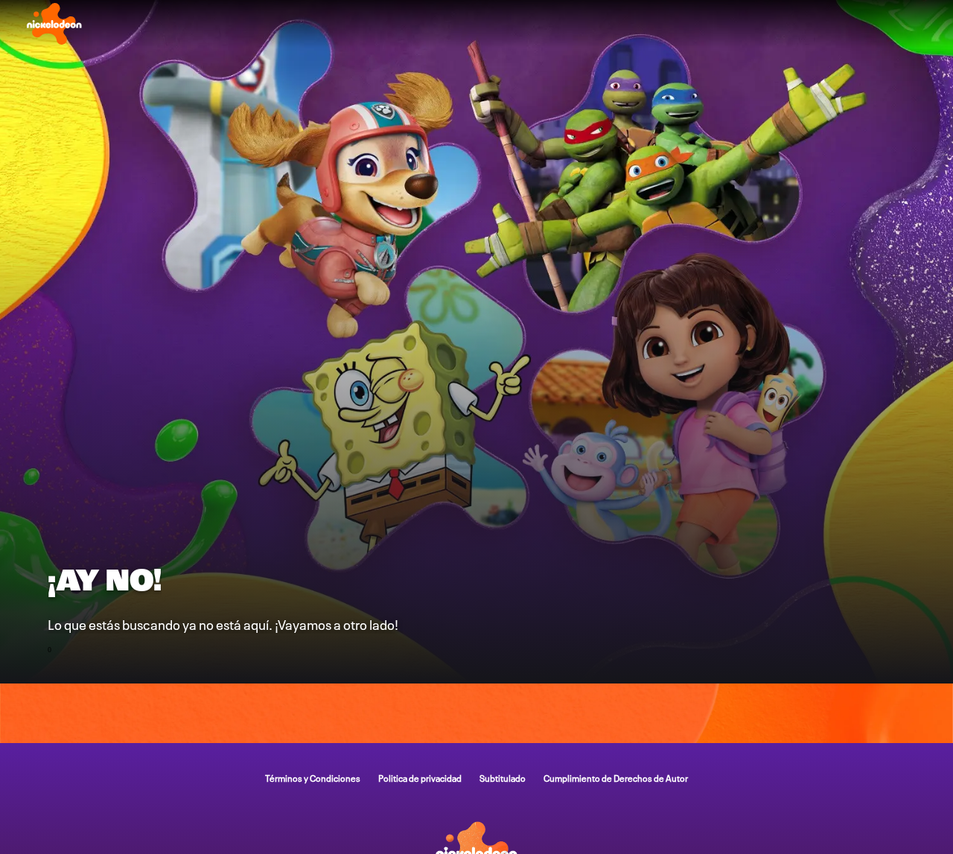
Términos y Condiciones (312, 777)
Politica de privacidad (420, 777)
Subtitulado (502, 777)
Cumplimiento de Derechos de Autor (616, 777)
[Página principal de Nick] (54, 24)
